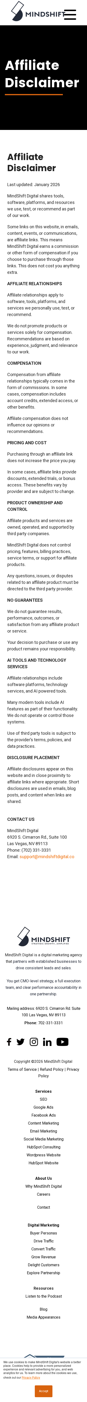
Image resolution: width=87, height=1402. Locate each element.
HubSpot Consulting (43, 1147)
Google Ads (43, 1107)
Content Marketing (43, 1123)
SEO (43, 1099)
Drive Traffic (44, 1241)
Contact (43, 1207)
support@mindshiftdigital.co (47, 856)
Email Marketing (43, 1131)
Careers (43, 1194)
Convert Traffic (43, 1249)
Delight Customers (43, 1265)
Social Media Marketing (44, 1139)
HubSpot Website (43, 1163)
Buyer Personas (43, 1233)
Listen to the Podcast (43, 1296)
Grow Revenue (43, 1257)
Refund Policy (52, 1069)
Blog (43, 1309)
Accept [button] (43, 1391)
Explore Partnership (43, 1273)
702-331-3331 (50, 1023)
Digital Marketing (43, 1225)
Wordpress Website (44, 1155)
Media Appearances (43, 1317)
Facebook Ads (43, 1115)
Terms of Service (22, 1069)
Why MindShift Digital (43, 1186)
